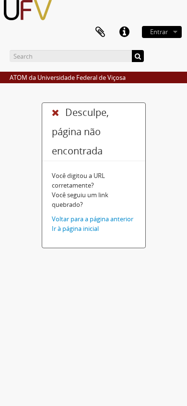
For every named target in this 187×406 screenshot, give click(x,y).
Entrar (159, 31)
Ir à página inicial (75, 228)
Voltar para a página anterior (92, 219)
